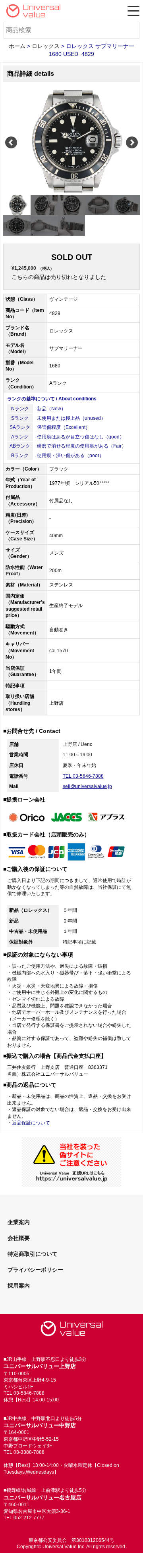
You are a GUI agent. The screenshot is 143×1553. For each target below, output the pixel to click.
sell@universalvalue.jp (87, 786)
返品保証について (31, 1123)
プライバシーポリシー (35, 1270)
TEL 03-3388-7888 (24, 1452)
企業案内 (19, 1222)
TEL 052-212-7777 (24, 1517)
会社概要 (19, 1238)
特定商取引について (33, 1254)
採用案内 (19, 1285)
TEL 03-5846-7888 (83, 776)
